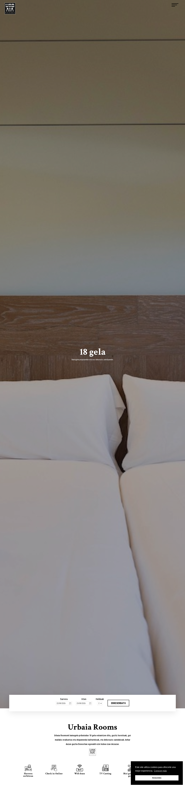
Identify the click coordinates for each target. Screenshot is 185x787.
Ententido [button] (156, 778)
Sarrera (64, 699)
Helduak (100, 699)
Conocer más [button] (160, 771)
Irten (84, 699)
